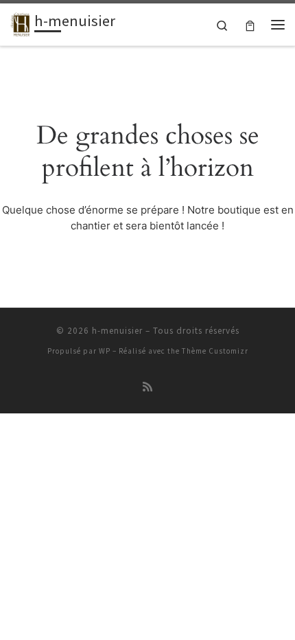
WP (104, 351)
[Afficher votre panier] (250, 24)
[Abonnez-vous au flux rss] (147, 387)
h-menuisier (117, 330)
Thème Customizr (215, 351)
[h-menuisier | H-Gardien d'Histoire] (20, 22)
